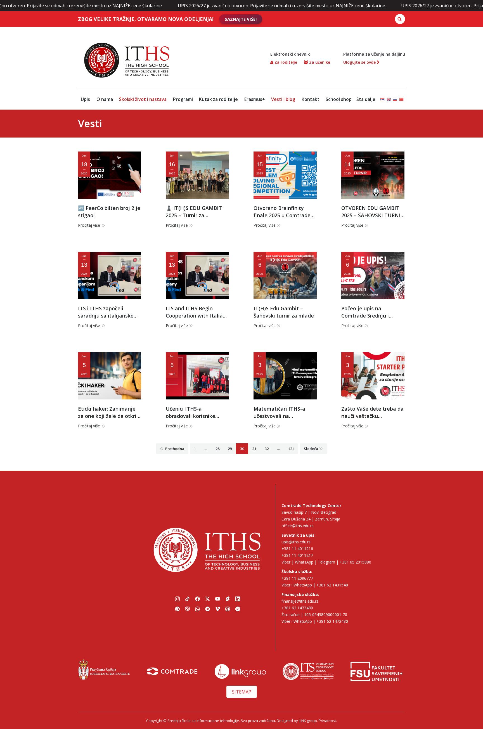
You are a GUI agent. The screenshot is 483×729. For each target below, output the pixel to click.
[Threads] (227, 609)
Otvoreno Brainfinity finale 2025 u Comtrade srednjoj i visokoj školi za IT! (284, 212)
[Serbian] (382, 97)
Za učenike (319, 62)
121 (291, 448)
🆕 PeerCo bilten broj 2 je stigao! (109, 212)
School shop (339, 99)
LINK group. (308, 720)
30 (242, 448)
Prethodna (174, 448)
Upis (85, 99)
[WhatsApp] (197, 609)
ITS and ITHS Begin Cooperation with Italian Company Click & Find (196, 312)
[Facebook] (197, 599)
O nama (104, 99)
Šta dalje (365, 99)
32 (267, 448)
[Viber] (187, 609)
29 (230, 448)
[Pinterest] (177, 609)
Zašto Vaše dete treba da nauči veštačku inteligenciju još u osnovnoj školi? (372, 412)
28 (217, 448)
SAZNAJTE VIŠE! (241, 19)
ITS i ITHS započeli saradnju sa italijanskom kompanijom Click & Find (108, 312)
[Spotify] (237, 609)
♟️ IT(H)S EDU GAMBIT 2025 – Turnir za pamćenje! (194, 212)
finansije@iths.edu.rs (299, 601)
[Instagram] (177, 599)
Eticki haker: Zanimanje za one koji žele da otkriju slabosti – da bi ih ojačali (109, 412)
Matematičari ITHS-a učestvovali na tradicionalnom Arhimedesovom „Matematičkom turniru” (284, 412)
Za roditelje (285, 62)
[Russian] (395, 97)
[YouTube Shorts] (227, 599)
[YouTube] (217, 599)
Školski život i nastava (143, 99)
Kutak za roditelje (218, 99)
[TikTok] (187, 599)
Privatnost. (328, 720)
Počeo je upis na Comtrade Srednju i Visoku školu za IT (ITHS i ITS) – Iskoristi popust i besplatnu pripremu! (371, 312)
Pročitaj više (89, 225)
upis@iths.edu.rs (296, 542)
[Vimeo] (217, 609)
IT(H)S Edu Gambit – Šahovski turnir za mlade (284, 312)
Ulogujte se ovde (360, 62)
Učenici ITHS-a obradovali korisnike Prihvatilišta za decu (191, 412)
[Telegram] (207, 609)
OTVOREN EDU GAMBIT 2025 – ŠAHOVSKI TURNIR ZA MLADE (372, 212)
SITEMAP (241, 692)
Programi (183, 99)
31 (254, 448)
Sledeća (311, 448)
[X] (207, 599)
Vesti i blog (283, 99)
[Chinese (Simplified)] (401, 97)
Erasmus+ (254, 99)
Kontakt (310, 99)
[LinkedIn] (237, 599)
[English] (389, 97)
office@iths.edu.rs (297, 525)
